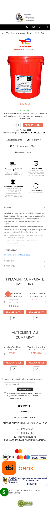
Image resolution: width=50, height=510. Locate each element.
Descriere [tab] (8, 207)
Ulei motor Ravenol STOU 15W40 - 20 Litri (36, 295)
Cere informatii (35, 139)
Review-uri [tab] (9, 266)
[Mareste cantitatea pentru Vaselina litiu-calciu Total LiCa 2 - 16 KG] (18, 125)
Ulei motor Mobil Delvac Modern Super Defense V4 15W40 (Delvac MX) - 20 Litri (13, 295)
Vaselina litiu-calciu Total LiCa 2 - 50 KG (37, 348)
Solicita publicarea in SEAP (24, 146)
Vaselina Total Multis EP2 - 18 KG (13, 348)
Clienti (24, 411)
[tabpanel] (25, 77)
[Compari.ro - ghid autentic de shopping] (25, 503)
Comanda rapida (24, 152)
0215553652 (26, 429)
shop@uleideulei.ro (26, 436)
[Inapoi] (2, 34)
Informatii (24, 405)
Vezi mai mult (11, 250)
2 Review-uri (31, 49)
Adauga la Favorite (14, 139)
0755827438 (26, 432)
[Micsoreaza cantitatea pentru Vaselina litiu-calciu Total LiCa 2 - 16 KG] (10, 125)
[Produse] (3, 28)
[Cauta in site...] (47, 27)
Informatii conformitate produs (17, 255)
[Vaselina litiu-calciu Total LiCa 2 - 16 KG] (25, 77)
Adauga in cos (33, 125)
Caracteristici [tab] (9, 261)
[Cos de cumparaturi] (40, 27)
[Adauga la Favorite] (13, 318)
